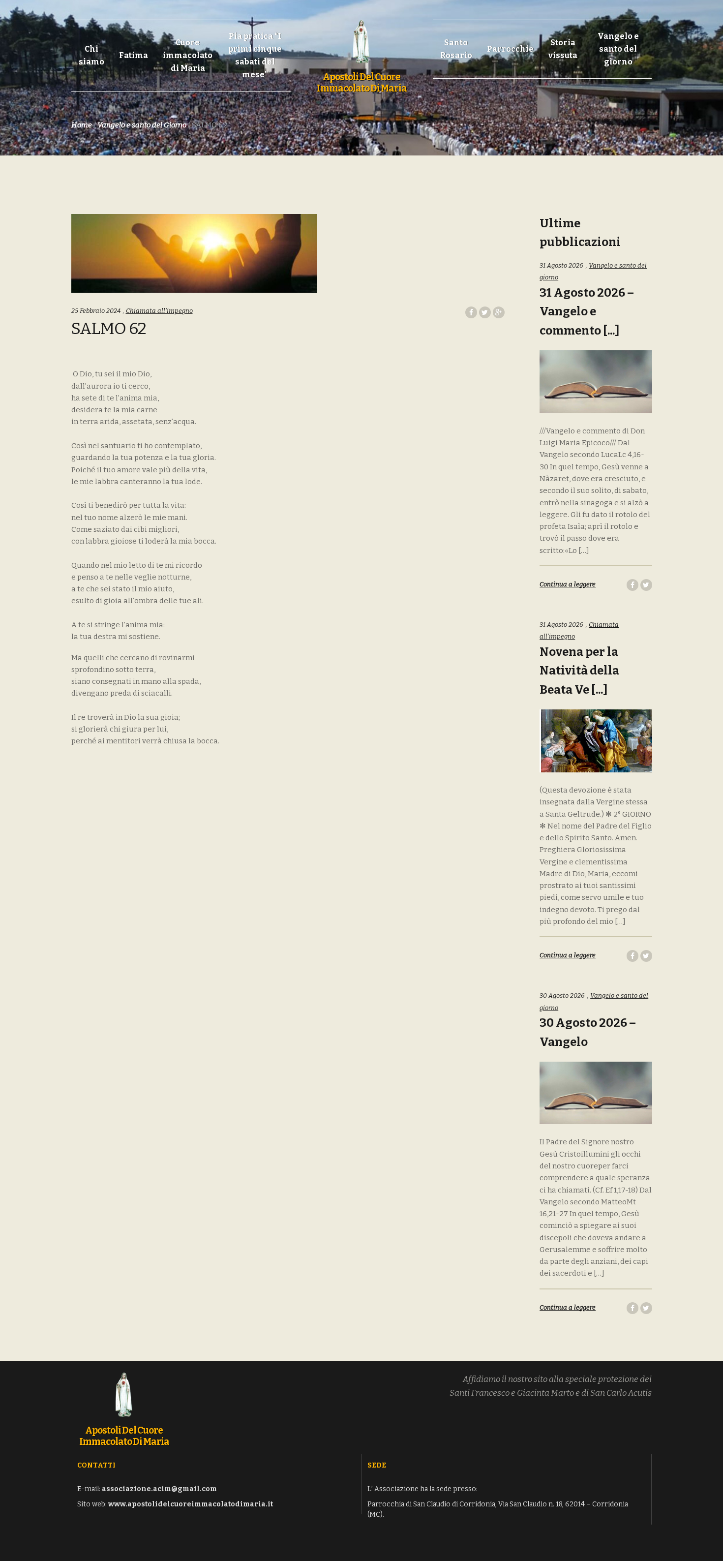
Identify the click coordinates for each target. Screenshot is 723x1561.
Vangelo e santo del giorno (618, 48)
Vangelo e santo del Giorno (141, 125)
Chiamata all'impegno (159, 310)
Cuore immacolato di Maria (187, 55)
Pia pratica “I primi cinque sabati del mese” (255, 55)
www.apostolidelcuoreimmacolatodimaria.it (190, 1504)
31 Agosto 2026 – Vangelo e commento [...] (587, 312)
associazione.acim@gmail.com (159, 1489)
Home (81, 125)
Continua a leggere (568, 584)
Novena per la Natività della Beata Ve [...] (579, 671)
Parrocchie (510, 49)
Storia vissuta (562, 49)
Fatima (133, 55)
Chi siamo (91, 55)
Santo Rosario (456, 49)
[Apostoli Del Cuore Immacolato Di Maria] (361, 36)
